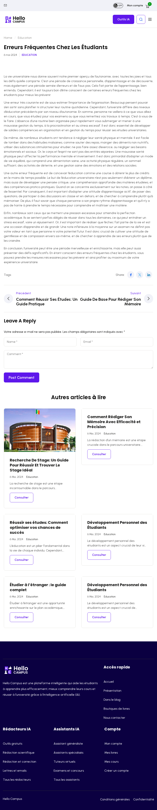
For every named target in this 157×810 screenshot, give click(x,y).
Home (8, 38)
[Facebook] (130, 274)
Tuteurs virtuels (64, 761)
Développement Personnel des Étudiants (117, 525)
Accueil (109, 681)
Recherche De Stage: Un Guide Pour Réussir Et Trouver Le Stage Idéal (39, 465)
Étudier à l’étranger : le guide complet (38, 587)
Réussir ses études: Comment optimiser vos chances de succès (39, 527)
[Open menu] (150, 19)
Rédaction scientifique (18, 752)
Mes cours (111, 761)
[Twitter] (139, 274)
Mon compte (135, 5)
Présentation (112, 690)
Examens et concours (69, 770)
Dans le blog (112, 699)
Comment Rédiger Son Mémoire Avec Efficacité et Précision (114, 421)
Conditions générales (115, 799)
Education (25, 38)
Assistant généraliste (68, 743)
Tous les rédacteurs (17, 779)
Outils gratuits (12, 743)
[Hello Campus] (17, 669)
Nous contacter (114, 717)
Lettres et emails (14, 770)
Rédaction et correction (19, 761)
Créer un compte (116, 770)
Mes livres (111, 752)
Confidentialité (143, 799)
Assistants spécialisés (68, 752)
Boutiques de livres (117, 708)
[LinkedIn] (148, 274)
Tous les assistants (66, 779)
